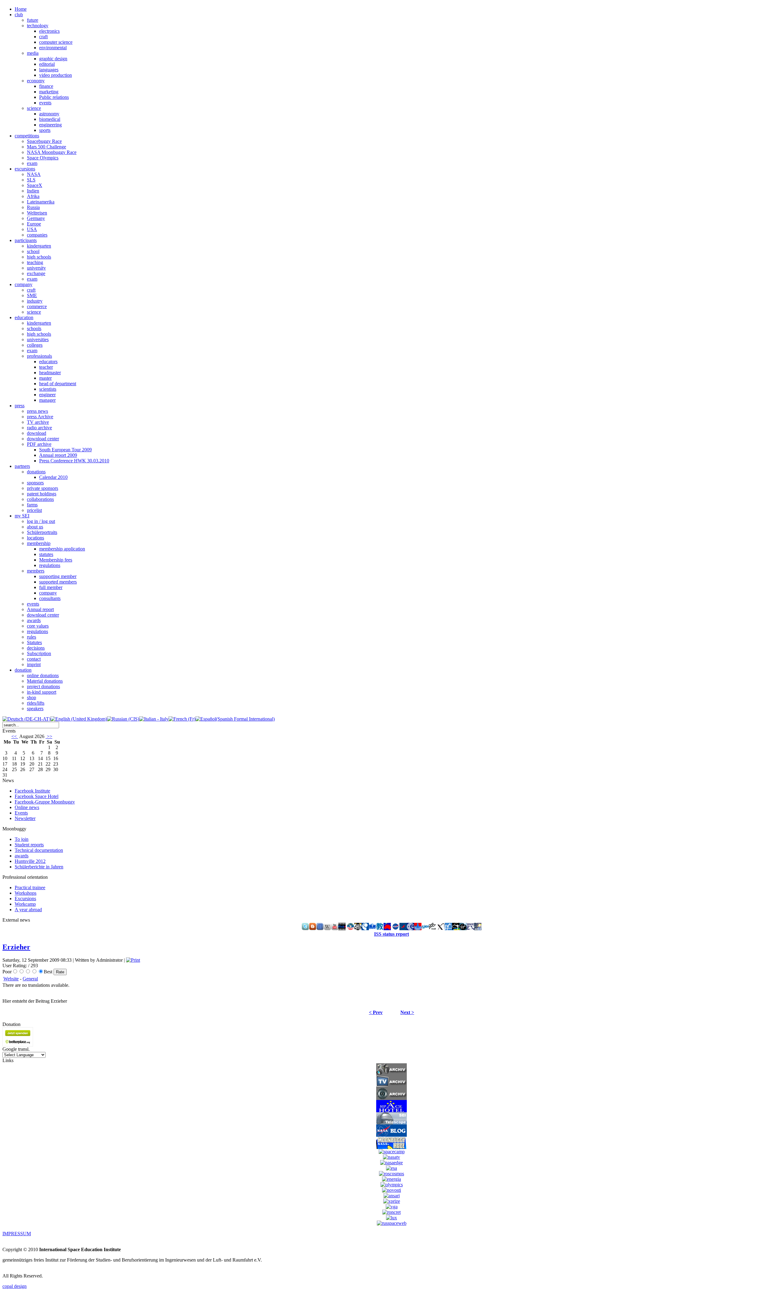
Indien (33, 190)
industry (35, 301)
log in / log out (41, 521)
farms (32, 504)
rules (31, 637)
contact (34, 659)
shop (31, 697)
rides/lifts (35, 703)
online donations (43, 675)
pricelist (34, 510)
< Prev (376, 1012)
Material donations (45, 681)
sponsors (35, 482)
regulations (49, 565)
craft (43, 36)
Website (11, 978)
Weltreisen (37, 212)
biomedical (49, 119)
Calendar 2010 (53, 477)
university (36, 267)
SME (32, 295)
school (33, 251)
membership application (62, 548)
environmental (53, 47)
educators (48, 361)
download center (43, 438)
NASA (34, 174)
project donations (43, 686)
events (45, 102)
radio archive (39, 427)
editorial (47, 64)
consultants (50, 598)
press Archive (40, 416)
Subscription (39, 653)
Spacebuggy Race (44, 141)
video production (55, 75)
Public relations (54, 97)
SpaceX (34, 185)
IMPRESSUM (16, 1233)
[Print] (133, 960)
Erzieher (16, 947)
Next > (407, 1012)
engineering (50, 124)
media (33, 53)
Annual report (40, 609)
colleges (35, 345)
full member (50, 587)
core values (38, 625)
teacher (46, 367)
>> (49, 736)
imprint (34, 664)
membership (38, 543)
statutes (46, 554)
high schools (39, 256)
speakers (35, 708)
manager (47, 400)
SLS (31, 179)
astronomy (49, 113)
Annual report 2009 (58, 455)
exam (32, 163)
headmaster (50, 372)
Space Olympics (42, 157)
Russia (33, 207)
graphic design (53, 58)
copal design (14, 1286)
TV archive (38, 422)
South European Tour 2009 (65, 449)
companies (37, 234)
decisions (36, 648)
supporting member (57, 576)
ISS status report (391, 934)
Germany (36, 218)
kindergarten (39, 245)
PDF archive (39, 444)
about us (35, 526)
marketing (48, 91)
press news (37, 411)
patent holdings (41, 493)
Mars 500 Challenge (46, 146)
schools (34, 328)
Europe (34, 223)
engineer (47, 394)
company (48, 592)
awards (34, 620)
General (30, 978)
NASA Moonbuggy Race (51, 152)
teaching (35, 262)
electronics (49, 31)
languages (48, 69)
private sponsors (42, 488)
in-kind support (41, 692)
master (45, 378)
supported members (58, 581)
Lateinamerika (40, 201)
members (35, 570)
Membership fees (55, 559)
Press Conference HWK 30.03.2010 (74, 460)
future (32, 20)
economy (36, 80)
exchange (36, 273)
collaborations (40, 499)
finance (46, 86)
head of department (57, 383)
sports (44, 130)
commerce (37, 306)
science (34, 108)
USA (32, 229)
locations (35, 537)
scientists (47, 389)
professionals (39, 356)
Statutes (34, 642)
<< (14, 736)
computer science (55, 42)
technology (37, 25)
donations (36, 471)
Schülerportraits (42, 532)
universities (38, 339)
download (36, 433)
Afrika (33, 196)
